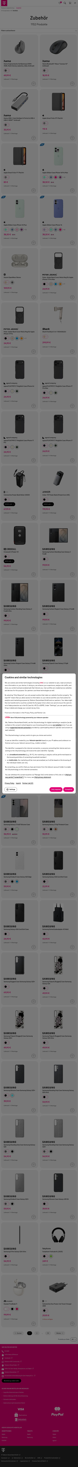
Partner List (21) (27, 783)
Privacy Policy (9, 783)
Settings (12, 789)
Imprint (18, 783)
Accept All (68, 789)
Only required (56, 789)
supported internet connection (20, 728)
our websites (57, 725)
